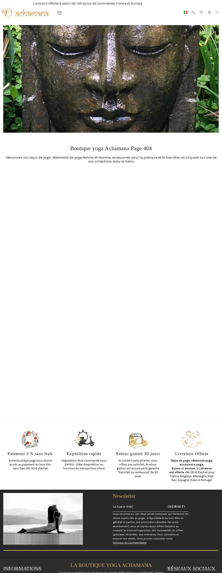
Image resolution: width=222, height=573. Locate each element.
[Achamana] (25, 12)
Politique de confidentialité (130, 542)
